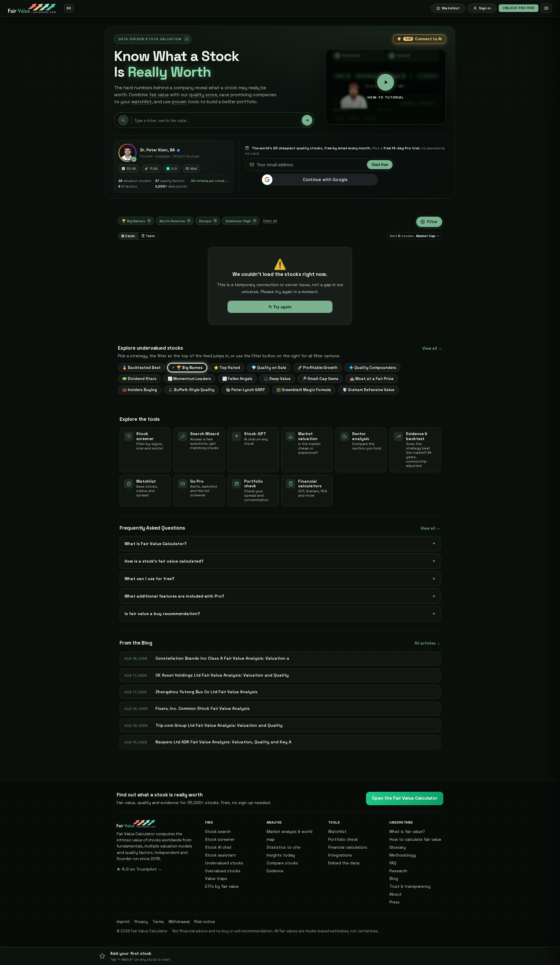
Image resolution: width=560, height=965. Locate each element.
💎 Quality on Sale (268, 367)
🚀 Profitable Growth (317, 367)
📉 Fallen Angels (237, 378)
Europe (207, 220)
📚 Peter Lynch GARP (245, 389)
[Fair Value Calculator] (32, 8)
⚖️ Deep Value (277, 378)
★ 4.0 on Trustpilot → (139, 869)
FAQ (392, 863)
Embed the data (343, 863)
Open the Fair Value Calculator (405, 798)
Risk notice (204, 921)
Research (398, 870)
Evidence (275, 870)
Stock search (218, 831)
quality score (203, 95)
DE (68, 8)
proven (179, 102)
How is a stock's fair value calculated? (164, 561)
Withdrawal (179, 921)
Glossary (397, 847)
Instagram (162, 156)
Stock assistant (220, 855)
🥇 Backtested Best (141, 367)
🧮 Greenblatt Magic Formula (303, 389)
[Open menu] (546, 8)
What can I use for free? (149, 578)
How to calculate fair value (415, 839)
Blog (393, 878)
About (395, 894)
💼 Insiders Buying (139, 389)
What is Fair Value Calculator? (156, 543)
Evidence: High (241, 220)
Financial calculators (347, 847)
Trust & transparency (409, 886)
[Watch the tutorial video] (127, 153)
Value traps (216, 878)
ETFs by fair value (222, 886)
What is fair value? (407, 831)
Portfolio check (343, 839)
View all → (432, 348)
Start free (380, 164)
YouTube (192, 156)
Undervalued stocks (224, 863)
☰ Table (148, 236)
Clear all (270, 220)
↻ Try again (280, 306)
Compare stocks (282, 863)
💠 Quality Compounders (372, 367)
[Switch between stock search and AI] (123, 120)
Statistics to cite (283, 847)
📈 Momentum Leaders (189, 378)
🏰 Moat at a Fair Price (371, 378)
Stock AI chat (218, 847)
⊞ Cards (128, 236)
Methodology (402, 855)
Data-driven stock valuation (149, 39)
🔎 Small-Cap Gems (320, 378)
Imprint (123, 921)
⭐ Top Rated (227, 367)
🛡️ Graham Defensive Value (368, 389)
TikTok (177, 156)
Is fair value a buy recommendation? (162, 613)
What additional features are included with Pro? (174, 596)
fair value (159, 95)
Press (394, 902)
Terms (158, 921)
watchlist (141, 102)
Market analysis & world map (289, 835)
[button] (280, 956)
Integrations (340, 855)
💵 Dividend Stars (139, 378)
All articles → (427, 643)
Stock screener (220, 839)
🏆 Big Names (136, 220)
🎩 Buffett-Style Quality (191, 389)
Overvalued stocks (222, 870)
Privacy (141, 921)
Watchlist (337, 831)
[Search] (307, 120)
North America (175, 220)
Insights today (281, 855)
